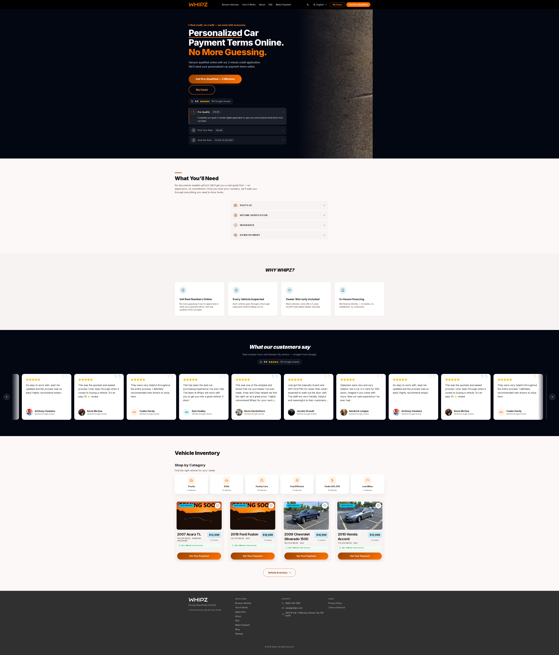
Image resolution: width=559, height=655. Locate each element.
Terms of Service (336, 607)
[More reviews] (552, 397)
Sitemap (239, 633)
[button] (237, 116)
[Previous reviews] (6, 397)
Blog (237, 629)
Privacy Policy (335, 603)
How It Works (249, 4)
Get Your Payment (199, 556)
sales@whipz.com (294, 608)
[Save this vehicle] (218, 506)
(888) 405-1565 (292, 603)
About (262, 4)
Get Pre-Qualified (358, 4)
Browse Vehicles (230, 4)
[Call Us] (308, 4)
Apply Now (240, 612)
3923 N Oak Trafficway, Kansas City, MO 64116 (304, 614)
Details (215, 540)
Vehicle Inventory (278, 572)
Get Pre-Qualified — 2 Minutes (215, 78)
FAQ (270, 4)
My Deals (337, 4)
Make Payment (283, 4)
